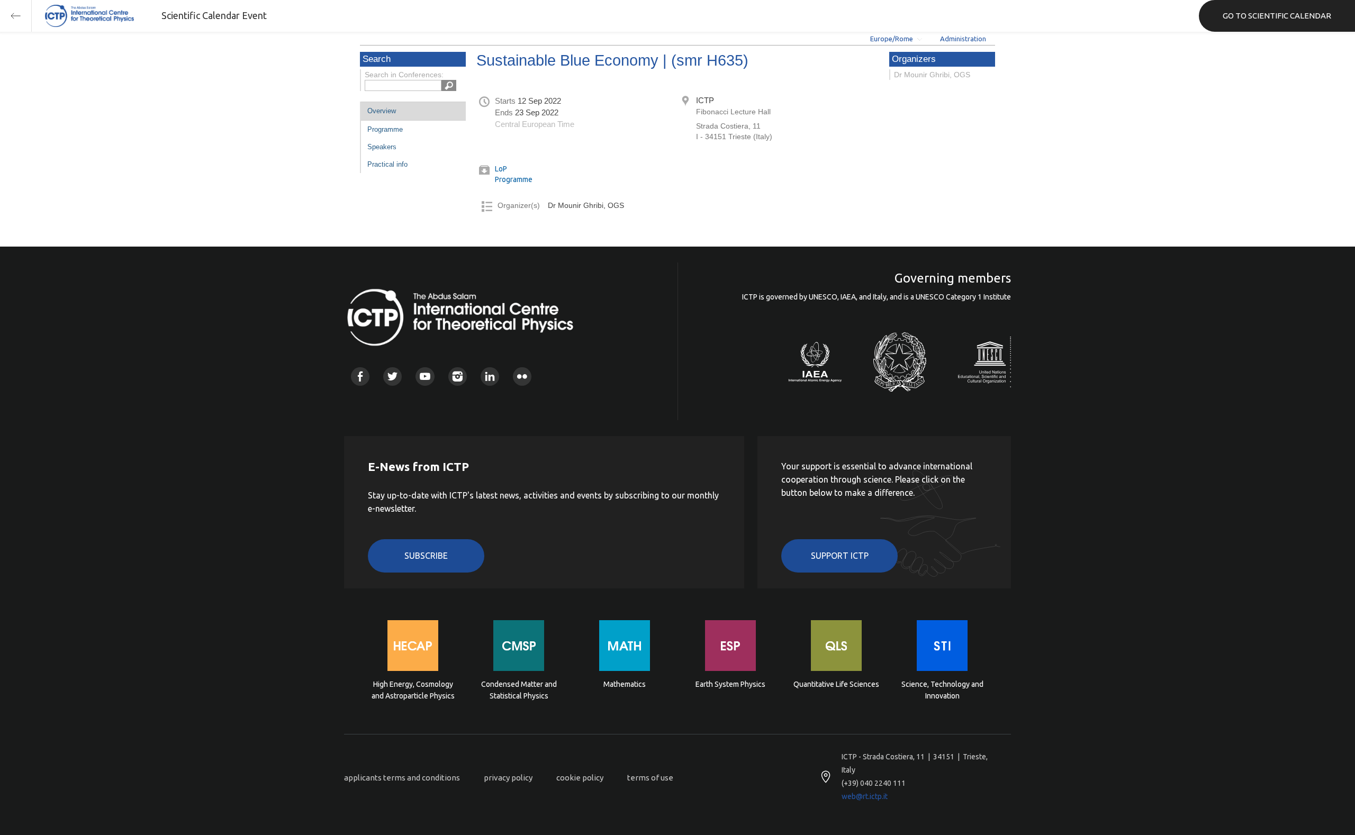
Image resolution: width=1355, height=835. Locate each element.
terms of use (650, 777)
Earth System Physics (730, 684)
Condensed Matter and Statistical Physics (519, 690)
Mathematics (624, 684)
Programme (385, 129)
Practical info (387, 164)
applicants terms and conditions (402, 777)
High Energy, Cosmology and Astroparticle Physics (413, 690)
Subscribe (426, 555)
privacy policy (508, 777)
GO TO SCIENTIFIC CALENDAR (1277, 15)
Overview (381, 111)
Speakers (381, 147)
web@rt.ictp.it (865, 796)
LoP (501, 169)
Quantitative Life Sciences (836, 684)
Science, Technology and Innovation (942, 690)
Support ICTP (840, 555)
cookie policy (579, 777)
